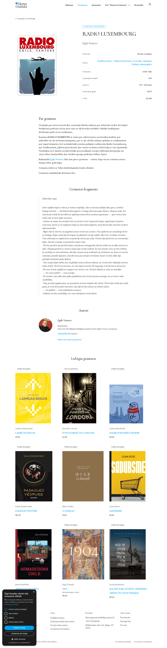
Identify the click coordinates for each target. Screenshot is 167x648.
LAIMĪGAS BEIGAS (25, 433)
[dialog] (19, 617)
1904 (64, 589)
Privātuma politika (123, 642)
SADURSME (115, 511)
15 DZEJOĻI (68, 511)
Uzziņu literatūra (59, 625)
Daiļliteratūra (104, 61)
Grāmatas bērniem (59, 629)
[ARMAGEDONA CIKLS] (36, 552)
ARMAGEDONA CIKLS (27, 589)
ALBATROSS (64, 334)
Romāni (147, 61)
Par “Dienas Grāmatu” (116, 5)
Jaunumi (96, 5)
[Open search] (150, 5)
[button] (19, 639)
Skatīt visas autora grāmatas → (70, 340)
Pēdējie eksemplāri (142, 64)
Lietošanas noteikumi (143, 642)
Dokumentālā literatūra (62, 621)
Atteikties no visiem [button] (19, 634)
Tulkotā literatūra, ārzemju (127, 61)
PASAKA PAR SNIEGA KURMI (124, 433)
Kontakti (139, 5)
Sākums (69, 5)
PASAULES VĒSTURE (26, 511)
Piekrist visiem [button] (19, 628)
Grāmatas (82, 5)
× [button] (34, 592)
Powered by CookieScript (19, 643)
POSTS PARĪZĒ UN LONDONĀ (78, 433)
